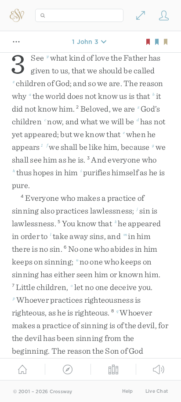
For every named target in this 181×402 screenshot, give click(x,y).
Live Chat (156, 391)
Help (127, 391)
